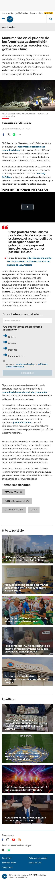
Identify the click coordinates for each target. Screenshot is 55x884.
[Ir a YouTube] (14, 839)
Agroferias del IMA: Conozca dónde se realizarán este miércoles (26, 620)
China (34, 509)
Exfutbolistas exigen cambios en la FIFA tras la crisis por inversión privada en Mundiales (26, 756)
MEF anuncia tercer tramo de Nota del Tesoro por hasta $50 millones (25, 558)
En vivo (49, 13)
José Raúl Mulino (22, 13)
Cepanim (33, 13)
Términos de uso (9, 863)
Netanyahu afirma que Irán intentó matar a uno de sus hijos (25, 819)
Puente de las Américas (17, 501)
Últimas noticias (7, 13)
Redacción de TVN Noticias (16, 123)
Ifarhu (41, 13)
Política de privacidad (38, 858)
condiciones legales (25, 364)
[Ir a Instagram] (8, 839)
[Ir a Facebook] (3, 839)
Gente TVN (6, 858)
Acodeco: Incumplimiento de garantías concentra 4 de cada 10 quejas (25, 679)
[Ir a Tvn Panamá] (26, 19)
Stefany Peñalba (13, 492)
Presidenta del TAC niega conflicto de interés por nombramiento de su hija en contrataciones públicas (27, 648)
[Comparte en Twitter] (8, 134)
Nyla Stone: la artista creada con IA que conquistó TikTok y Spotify (26, 788)
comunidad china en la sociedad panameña (24, 392)
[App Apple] (3, 850)
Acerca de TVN (35, 863)
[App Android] (9, 850)
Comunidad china (14, 509)
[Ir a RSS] (20, 839)
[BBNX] (4, 876)
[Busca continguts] (50, 19)
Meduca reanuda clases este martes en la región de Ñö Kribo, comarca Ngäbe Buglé (26, 587)
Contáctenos (7, 867)
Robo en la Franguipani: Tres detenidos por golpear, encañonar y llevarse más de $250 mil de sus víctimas (26, 724)
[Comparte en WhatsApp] (14, 134)
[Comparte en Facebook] (3, 134)
